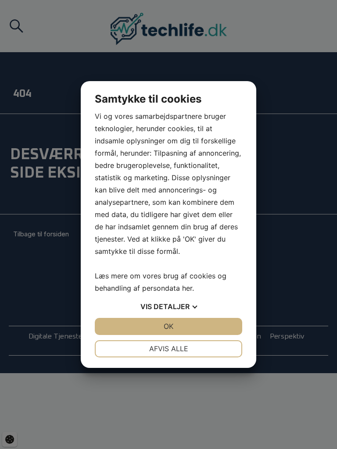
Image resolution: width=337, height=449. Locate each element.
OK (168, 326)
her (187, 288)
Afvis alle (168, 348)
